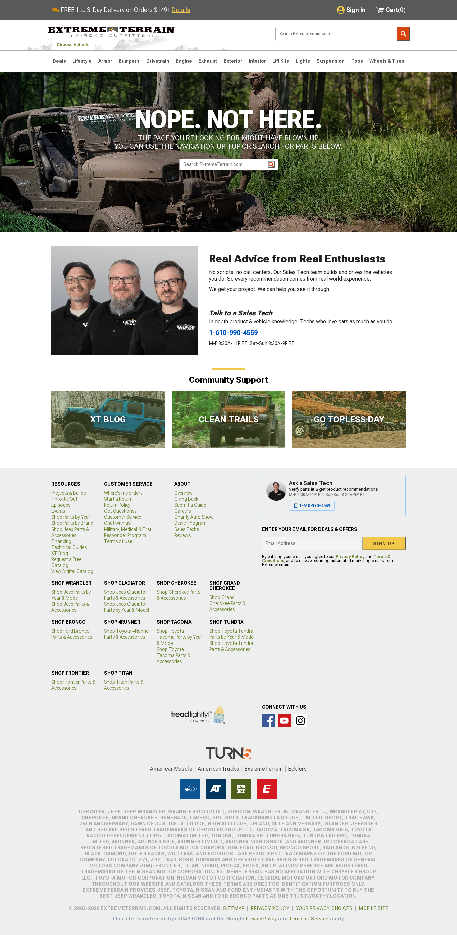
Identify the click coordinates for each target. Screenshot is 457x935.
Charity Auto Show (194, 517)
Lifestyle (82, 61)
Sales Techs (186, 529)
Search (403, 34)
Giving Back (186, 499)
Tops (357, 61)
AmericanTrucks (218, 769)
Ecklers (297, 769)
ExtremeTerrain (263, 769)
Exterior (233, 61)
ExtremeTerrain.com (111, 32)
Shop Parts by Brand (72, 523)
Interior (257, 61)
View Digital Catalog (72, 571)
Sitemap (234, 908)
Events (58, 511)
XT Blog (59, 553)
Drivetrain (157, 61)
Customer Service (122, 517)
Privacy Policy (350, 556)
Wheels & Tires (386, 61)
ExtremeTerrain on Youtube (284, 720)
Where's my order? (123, 493)
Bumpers (129, 61)
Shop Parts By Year (70, 517)
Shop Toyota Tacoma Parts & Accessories (173, 655)
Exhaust (207, 61)
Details (181, 9)
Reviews (182, 535)
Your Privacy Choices (324, 908)
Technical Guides (69, 547)
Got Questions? (120, 511)
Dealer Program (190, 523)
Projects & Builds (68, 493)
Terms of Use (118, 541)
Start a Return (118, 499)
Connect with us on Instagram (300, 720)
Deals (59, 61)
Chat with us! (117, 523)
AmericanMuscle (171, 769)
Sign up (384, 543)
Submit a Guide (190, 505)
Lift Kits (280, 61)
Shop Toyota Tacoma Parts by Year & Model (179, 637)
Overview (183, 493)
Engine (184, 61)
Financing (61, 541)
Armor (105, 61)
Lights (303, 61)
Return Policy (117, 505)
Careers (182, 511)
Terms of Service (309, 918)
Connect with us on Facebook (268, 720)
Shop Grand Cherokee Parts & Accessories (227, 603)
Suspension (330, 61)
